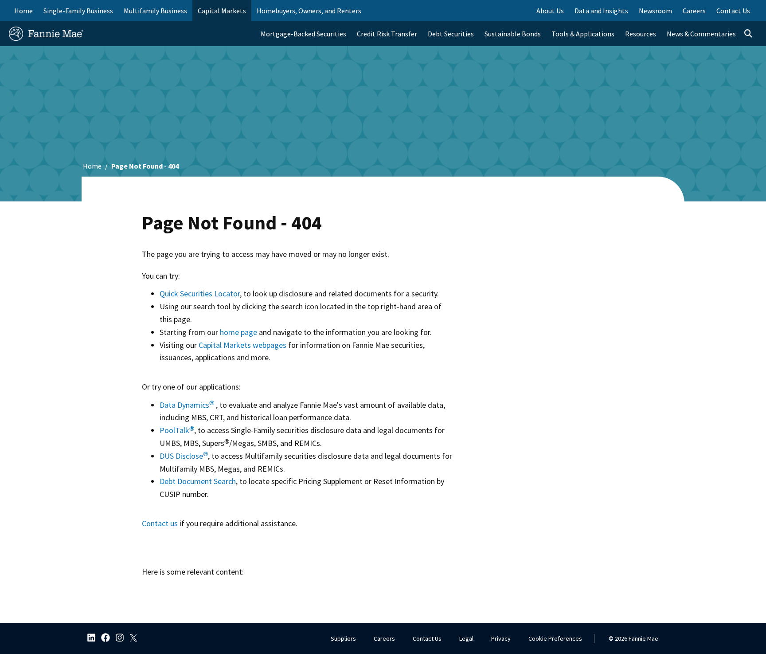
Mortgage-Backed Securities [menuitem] (303, 33)
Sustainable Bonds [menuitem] (513, 33)
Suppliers (343, 638)
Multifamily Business (155, 10)
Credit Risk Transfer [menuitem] (387, 33)
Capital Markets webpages (242, 345)
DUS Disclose (184, 456)
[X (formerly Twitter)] (131, 638)
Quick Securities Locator (200, 293)
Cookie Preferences (555, 638)
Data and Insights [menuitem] (601, 10)
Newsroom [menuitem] (655, 10)
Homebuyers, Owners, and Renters (309, 10)
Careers (384, 638)
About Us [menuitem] (550, 10)
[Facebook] (103, 638)
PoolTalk (177, 430)
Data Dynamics (187, 405)
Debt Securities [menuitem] (451, 33)
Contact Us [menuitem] (733, 10)
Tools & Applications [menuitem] (582, 33)
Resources (640, 33)
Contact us (160, 523)
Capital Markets (222, 10)
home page (238, 332)
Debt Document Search (198, 481)
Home (23, 10)
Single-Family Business (78, 10)
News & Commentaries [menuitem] (701, 33)
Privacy (501, 638)
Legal (466, 638)
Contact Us (427, 638)
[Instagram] (117, 638)
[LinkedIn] (89, 638)
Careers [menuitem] (694, 10)
